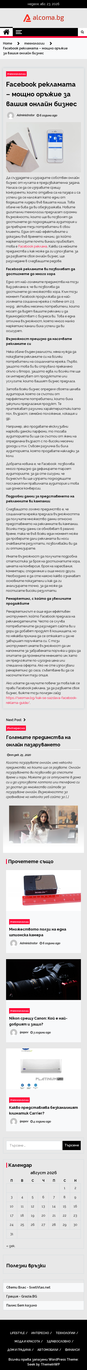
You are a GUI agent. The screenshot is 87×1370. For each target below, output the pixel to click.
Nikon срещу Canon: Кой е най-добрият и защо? (38, 1021)
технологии (16, 74)
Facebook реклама (32, 246)
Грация (12, 1296)
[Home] (6, 32)
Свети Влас (16, 1287)
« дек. (10, 1246)
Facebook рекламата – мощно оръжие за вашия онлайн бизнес (41, 94)
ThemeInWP (50, 1364)
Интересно (16, 728)
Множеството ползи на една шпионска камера (37, 932)
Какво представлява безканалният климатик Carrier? (43, 1110)
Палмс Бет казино (21, 1305)
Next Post (13, 720)
